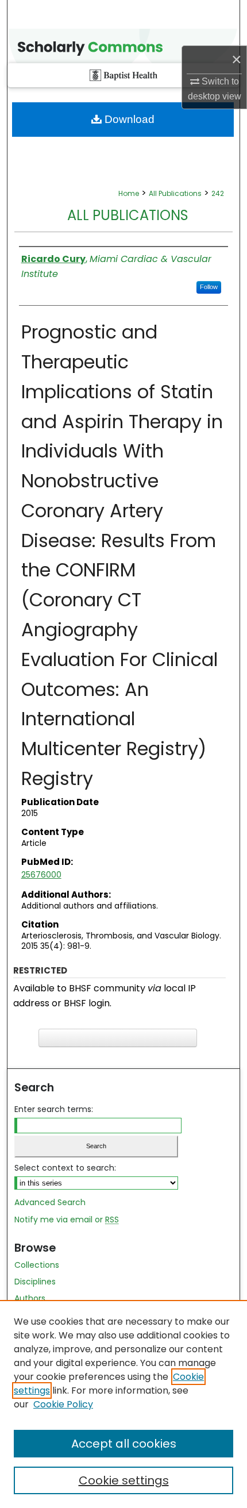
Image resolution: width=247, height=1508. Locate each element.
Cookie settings (124, 1480)
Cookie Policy (63, 1404)
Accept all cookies (123, 1444)
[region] (123, 1404)
